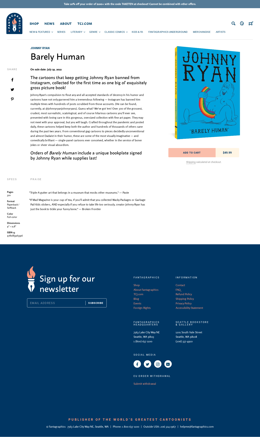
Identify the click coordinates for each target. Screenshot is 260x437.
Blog (136, 298)
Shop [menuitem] (34, 23)
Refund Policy (184, 294)
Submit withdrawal (145, 383)
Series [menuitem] (61, 32)
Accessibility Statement (189, 308)
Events (137, 303)
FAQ (178, 289)
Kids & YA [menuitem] (137, 32)
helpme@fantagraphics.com (197, 426)
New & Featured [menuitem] (40, 32)
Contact (180, 285)
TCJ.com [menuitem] (84, 23)
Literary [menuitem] (76, 32)
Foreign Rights (142, 308)
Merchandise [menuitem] (201, 32)
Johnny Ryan (40, 48)
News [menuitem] (49, 23)
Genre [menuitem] (93, 32)
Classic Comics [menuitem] (115, 32)
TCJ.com (138, 294)
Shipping (191, 162)
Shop (137, 285)
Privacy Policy (184, 303)
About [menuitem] (66, 23)
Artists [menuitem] (221, 32)
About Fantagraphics (146, 289)
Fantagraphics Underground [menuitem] (168, 32)
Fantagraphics (57, 426)
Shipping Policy (185, 298)
